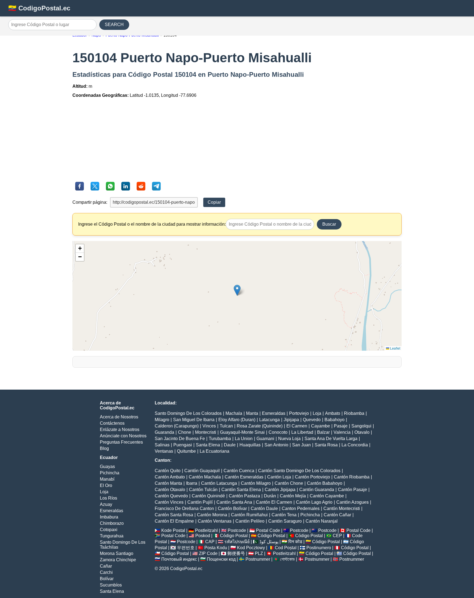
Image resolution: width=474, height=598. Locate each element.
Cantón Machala (205, 477)
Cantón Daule (264, 508)
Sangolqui (361, 426)
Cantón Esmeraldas (244, 477)
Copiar (214, 202)
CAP (210, 541)
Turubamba (220, 438)
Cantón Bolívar (232, 508)
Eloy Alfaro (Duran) (236, 419)
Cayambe (320, 426)
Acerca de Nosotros (119, 417)
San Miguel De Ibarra (194, 419)
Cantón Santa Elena (241, 489)
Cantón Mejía (293, 496)
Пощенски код (221, 559)
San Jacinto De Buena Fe (180, 438)
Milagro (162, 419)
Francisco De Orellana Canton (184, 508)
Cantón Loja (279, 477)
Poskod (202, 535)
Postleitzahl (206, 530)
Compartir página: (89, 202)
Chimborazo (112, 523)
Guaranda (164, 432)
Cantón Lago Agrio (314, 502)
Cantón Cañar (337, 514)
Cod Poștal (286, 547)
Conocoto (278, 432)
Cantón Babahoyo (324, 483)
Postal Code (268, 530)
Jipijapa (291, 419)
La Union (244, 438)
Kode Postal (173, 530)
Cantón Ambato (170, 477)
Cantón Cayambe (327, 496)
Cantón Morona (212, 514)
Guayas (107, 466)
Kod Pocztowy (251, 547)
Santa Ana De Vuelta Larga (330, 438)
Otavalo (361, 432)
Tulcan (226, 426)
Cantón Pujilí (200, 502)
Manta (252, 413)
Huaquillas (250, 445)
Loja (104, 491)
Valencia (342, 432)
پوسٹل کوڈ (268, 541)
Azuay (106, 504)
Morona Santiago (116, 553)
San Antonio (276, 445)
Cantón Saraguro (285, 521)
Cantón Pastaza (244, 496)
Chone (184, 432)
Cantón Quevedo (171, 496)
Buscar (329, 224)
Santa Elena (112, 591)
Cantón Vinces (169, 502)
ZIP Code (208, 553)
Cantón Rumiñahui (249, 514)
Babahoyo (335, 419)
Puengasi (182, 445)
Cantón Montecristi (341, 508)
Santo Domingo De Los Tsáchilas (122, 544)
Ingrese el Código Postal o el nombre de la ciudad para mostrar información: (152, 224)
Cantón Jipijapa (280, 489)
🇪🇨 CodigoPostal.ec (39, 8)
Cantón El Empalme (174, 521)
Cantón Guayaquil (202, 470)
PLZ (259, 553)
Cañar (106, 566)
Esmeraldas (111, 510)
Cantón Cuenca (239, 470)
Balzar (323, 432)
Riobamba (354, 413)
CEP (337, 535)
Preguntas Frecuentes (121, 442)
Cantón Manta (168, 483)
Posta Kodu (215, 547)
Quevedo (312, 419)
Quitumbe (186, 451)
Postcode (237, 530)
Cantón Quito (167, 470)
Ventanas (164, 451)
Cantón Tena (284, 514)
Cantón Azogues (352, 502)
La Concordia (355, 445)
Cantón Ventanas (215, 521)
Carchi (106, 572)
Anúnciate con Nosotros (123, 435)
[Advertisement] (237, 140)
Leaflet (394, 348)
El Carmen (296, 426)
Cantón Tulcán (203, 489)
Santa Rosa (326, 445)
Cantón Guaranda (316, 489)
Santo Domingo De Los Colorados (188, 413)
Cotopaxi (108, 529)
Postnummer (258, 559)
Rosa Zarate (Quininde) (260, 426)
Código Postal (234, 535)
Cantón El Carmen (274, 502)
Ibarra (191, 483)
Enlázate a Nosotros (119, 429)
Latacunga (269, 419)
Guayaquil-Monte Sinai (242, 432)
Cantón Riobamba (351, 477)
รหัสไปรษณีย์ (237, 541)
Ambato (332, 413)
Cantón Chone (289, 483)
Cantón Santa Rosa (174, 514)
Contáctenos (112, 423)
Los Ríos (108, 498)
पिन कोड (295, 541)
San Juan (301, 445)
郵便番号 (236, 553)
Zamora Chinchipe (118, 559)
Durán (270, 496)
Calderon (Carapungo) (177, 426)
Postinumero (318, 547)
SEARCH (114, 24)
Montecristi (205, 432)
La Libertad (302, 432)
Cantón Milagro (256, 483)
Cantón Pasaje (352, 489)
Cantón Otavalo (170, 489)
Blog (104, 448)
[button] (237, 290)
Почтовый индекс (179, 559)
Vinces (209, 426)
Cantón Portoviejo (312, 477)
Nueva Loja (289, 438)
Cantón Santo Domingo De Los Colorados (299, 470)
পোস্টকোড (287, 559)
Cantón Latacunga (219, 483)
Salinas (162, 445)
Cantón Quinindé (208, 496)
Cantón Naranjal (322, 521)
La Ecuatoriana (214, 451)
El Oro (106, 485)
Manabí (107, 479)
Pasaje (341, 426)
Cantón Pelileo (249, 521)
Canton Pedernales (301, 508)
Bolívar (107, 578)
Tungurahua (111, 536)
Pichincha (109, 473)
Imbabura (109, 517)
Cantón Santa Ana (234, 502)
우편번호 (185, 547)
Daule (230, 445)
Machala (233, 413)
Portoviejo (299, 413)
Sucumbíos (111, 585)
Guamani (265, 438)
